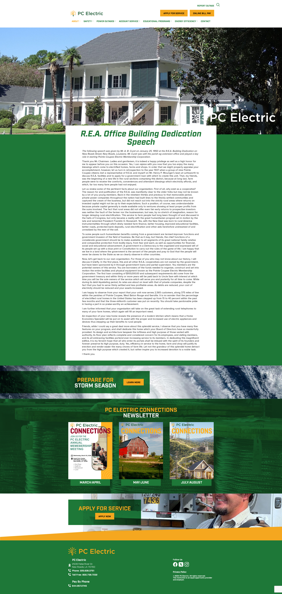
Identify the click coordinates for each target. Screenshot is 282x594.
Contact (205, 21)
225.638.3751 (87, 570)
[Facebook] (175, 564)
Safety (88, 21)
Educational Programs (156, 21)
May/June (141, 482)
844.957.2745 (79, 585)
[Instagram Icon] (186, 564)
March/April (90, 482)
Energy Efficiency (185, 21)
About (75, 21)
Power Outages (105, 21)
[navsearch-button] (218, 4)
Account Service (128, 21)
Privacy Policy (179, 571)
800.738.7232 (89, 574)
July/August (191, 482)
